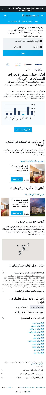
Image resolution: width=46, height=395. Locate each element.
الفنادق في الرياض (38, 344)
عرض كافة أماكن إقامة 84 (34, 194)
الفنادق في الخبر (38, 338)
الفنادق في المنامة (38, 347)
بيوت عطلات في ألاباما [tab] (36, 312)
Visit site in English (25, 10)
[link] (23, 129)
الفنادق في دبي (39, 335)
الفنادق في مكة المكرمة (36, 332)
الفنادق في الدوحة (38, 323)
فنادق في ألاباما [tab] (20, 312)
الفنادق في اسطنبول (37, 326)
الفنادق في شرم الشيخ (36, 329)
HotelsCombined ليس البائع (32, 370)
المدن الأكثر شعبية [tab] (37, 307)
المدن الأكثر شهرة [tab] (22, 307)
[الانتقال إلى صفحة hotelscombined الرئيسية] (30, 15)
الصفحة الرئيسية (40, 387)
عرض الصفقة (16, 179)
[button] (2, 9)
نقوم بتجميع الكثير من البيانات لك (31, 374)
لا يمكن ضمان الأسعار (37, 364)
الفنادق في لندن (39, 350)
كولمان (28, 391)
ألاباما (9, 387)
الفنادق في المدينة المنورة (35, 341)
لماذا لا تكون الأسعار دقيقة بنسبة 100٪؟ (29, 377)
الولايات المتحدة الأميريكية (27, 387)
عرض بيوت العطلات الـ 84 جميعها (32, 161)
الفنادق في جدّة (39, 353)
